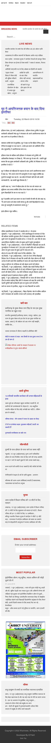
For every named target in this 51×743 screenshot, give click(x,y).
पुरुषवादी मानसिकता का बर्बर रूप (15, 432)
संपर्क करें (29, 3)
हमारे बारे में (4, 3)
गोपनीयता (11, 3)
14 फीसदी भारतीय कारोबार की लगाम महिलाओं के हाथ (23, 397)
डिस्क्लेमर (22, 3)
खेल (6, 119)
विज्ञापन (17, 3)
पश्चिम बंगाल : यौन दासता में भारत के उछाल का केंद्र (22, 418)
